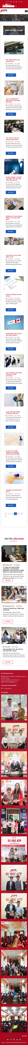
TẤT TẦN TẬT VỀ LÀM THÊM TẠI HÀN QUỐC (12, 138)
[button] (26, 11)
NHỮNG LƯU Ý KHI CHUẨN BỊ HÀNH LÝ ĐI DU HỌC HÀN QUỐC (14, 218)
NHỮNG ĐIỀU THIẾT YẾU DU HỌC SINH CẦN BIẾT (14, 334)
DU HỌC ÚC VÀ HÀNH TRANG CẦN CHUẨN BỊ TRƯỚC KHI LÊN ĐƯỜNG (13, 452)
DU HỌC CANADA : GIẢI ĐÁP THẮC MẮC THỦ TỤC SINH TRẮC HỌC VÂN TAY (14, 178)
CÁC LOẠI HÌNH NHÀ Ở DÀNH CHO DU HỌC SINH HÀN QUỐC (13, 100)
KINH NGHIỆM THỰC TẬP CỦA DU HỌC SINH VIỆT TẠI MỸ (13, 650)
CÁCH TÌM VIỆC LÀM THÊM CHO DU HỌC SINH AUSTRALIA (14, 374)
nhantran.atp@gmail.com (9, 682)
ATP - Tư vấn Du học (6, 688)
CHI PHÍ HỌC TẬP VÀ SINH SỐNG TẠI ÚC (13, 256)
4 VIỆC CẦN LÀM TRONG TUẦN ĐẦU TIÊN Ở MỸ (13, 412)
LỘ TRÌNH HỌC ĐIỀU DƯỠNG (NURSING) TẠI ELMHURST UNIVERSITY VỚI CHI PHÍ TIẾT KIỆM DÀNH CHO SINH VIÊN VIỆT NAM (13, 570)
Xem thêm (10, 75)
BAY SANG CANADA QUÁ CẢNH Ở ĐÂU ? (13, 60)
